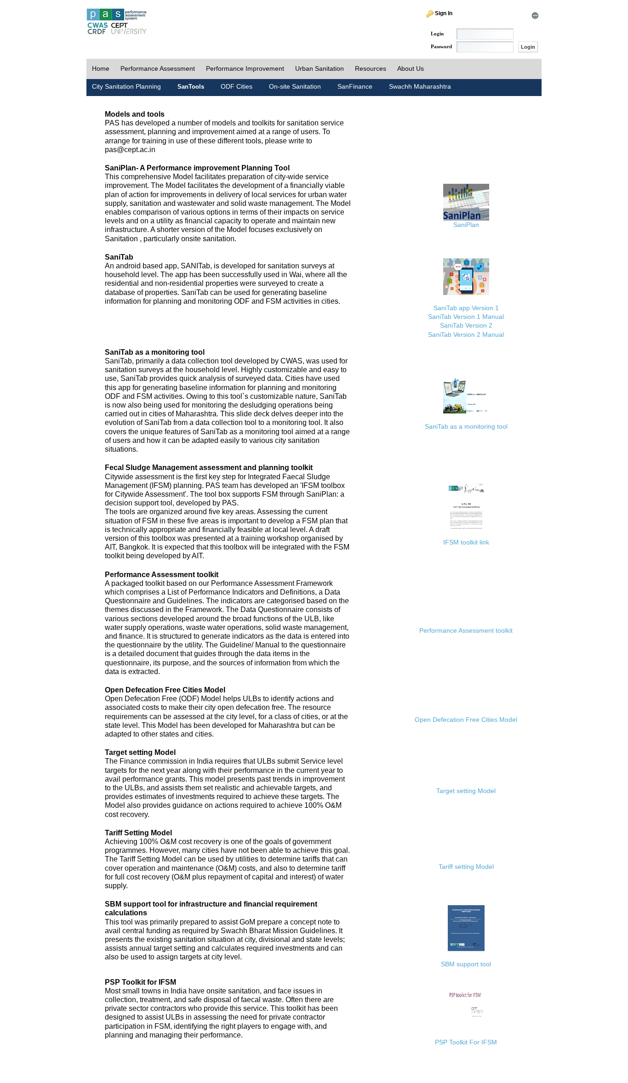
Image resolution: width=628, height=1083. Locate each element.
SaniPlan (466, 224)
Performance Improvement (245, 68)
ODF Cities (236, 86)
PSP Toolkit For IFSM (466, 1042)
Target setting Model (466, 790)
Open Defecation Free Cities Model (466, 719)
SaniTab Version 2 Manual (466, 334)
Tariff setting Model (466, 866)
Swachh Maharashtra (420, 86)
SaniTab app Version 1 (466, 308)
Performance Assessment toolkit (466, 630)
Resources (370, 68)
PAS (117, 22)
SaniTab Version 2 (466, 325)
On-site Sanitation (295, 86)
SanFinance (354, 86)
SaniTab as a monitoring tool (466, 426)
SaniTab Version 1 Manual (466, 316)
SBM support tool (466, 964)
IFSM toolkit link (466, 542)
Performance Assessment (157, 68)
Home (100, 68)
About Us (410, 68)
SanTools (190, 86)
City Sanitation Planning (126, 86)
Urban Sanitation (319, 68)
